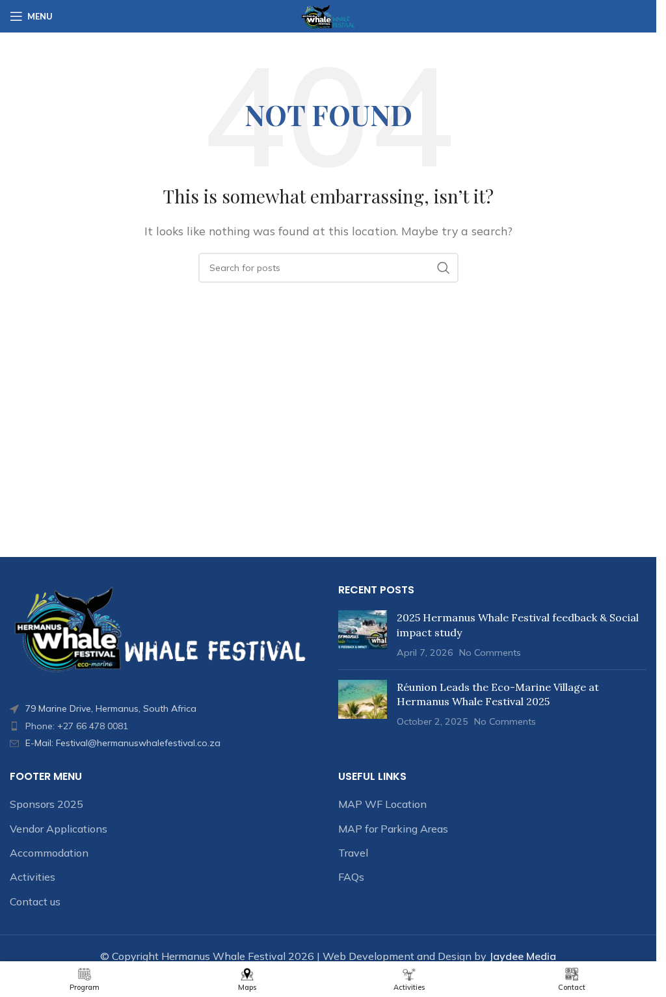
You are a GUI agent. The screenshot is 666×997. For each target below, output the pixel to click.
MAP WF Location (382, 803)
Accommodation (49, 852)
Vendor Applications (58, 828)
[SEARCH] (444, 268)
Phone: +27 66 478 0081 (76, 726)
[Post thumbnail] (362, 634)
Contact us (35, 901)
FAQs (351, 876)
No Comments (490, 652)
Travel (353, 852)
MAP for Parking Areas (393, 828)
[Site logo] (328, 14)
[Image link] (164, 628)
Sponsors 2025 (46, 803)
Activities (32, 876)
